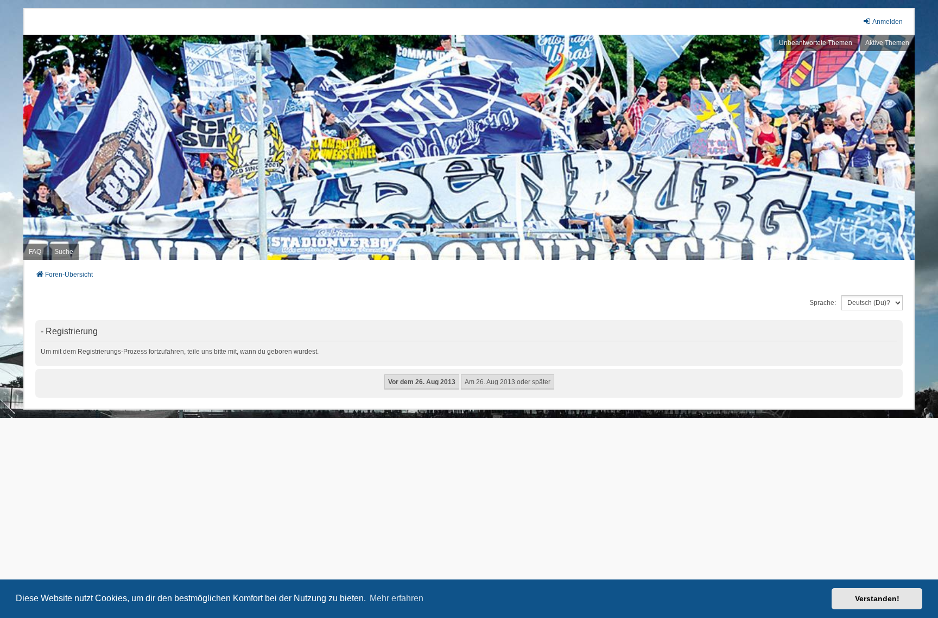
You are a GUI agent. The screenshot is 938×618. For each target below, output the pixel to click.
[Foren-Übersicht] (469, 147)
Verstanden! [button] (877, 598)
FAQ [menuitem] (35, 252)
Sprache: (822, 303)
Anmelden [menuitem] (887, 22)
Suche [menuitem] (63, 252)
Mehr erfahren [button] (396, 598)
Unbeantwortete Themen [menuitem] (815, 43)
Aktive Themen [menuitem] (887, 43)
